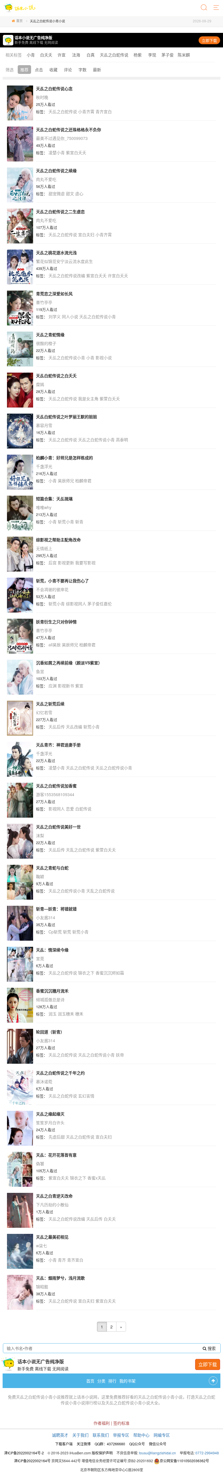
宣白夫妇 (86, 234)
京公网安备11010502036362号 (184, 1460)
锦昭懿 (42, 1286)
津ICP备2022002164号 (32, 1460)
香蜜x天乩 (96, 1178)
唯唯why (43, 507)
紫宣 (79, 685)
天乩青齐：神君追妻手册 (58, 745)
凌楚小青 (56, 152)
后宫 (52, 562)
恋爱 (70, 809)
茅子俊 (167, 55)
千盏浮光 (44, 466)
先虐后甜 (56, 1137)
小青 (31, 55)
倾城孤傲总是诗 (50, 999)
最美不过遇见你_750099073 (62, 138)
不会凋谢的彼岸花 (52, 589)
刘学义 (54, 316)
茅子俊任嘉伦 (99, 603)
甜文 (70, 193)
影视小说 (104, 357)
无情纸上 (44, 548)
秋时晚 (42, 97)
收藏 (53, 69)
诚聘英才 (60, 1435)
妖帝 (120, 1055)
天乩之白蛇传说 (114, 55)
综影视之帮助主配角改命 (58, 539)
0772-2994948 (207, 1452)
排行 (112, 1381)
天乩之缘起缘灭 (50, 1114)
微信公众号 (157, 1443)
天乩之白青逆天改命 (54, 1196)
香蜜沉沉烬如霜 (110, 973)
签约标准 (121, 1423)
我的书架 (127, 1381)
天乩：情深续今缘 (52, 950)
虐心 (79, 193)
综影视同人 (76, 603)
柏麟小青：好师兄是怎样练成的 (64, 457)
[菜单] (216, 7)
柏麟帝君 (83, 480)
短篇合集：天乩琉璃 (54, 498)
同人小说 (70, 316)
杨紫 (138, 55)
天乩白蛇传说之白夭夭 (56, 375)
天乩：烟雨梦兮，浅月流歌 (60, 1278)
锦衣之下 (86, 973)
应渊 (52, 685)
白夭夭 (46, 55)
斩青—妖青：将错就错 (56, 909)
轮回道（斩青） (50, 1032)
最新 (97, 69)
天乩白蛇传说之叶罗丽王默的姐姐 (66, 416)
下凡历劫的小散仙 (52, 1204)
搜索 (211, 1348)
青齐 (62, 1260)
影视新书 (66, 685)
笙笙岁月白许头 (50, 1122)
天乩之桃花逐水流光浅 (56, 252)
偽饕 (40, 1163)
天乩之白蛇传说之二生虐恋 (60, 211)
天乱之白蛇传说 (80, 850)
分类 (101, 1381)
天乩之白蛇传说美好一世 (58, 827)
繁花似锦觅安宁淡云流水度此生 (64, 261)
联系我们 (101, 1435)
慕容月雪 (44, 425)
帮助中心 (141, 1435)
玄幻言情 (86, 1096)
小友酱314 (45, 917)
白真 (91, 55)
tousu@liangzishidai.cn (157, 1452)
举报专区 (121, 1435)
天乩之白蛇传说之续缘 (56, 170)
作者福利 (101, 1423)
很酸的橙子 (46, 343)
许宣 (61, 55)
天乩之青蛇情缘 (50, 334)
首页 (19, 20)
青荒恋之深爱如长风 (54, 293)
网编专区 (162, 1435)
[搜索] (204, 7)
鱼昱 (40, 671)
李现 (152, 55)
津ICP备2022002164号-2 (24, 1452)
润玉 (52, 1014)
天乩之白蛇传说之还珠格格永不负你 (68, 129)
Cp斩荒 (55, 932)
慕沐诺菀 (44, 1081)
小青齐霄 (86, 111)
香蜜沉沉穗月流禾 (52, 991)
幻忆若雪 (44, 712)
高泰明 (122, 439)
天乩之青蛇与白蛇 (52, 868)
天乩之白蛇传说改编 (66, 275)
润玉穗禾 (66, 1014)
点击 (39, 69)
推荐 (24, 69)
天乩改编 (74, 727)
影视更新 (66, 562)
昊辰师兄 (66, 480)
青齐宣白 (104, 111)
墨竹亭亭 (44, 302)
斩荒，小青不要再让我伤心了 (62, 580)
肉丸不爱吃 (46, 179)
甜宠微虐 (56, 193)
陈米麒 (184, 55)
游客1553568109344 (55, 794)
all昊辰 (54, 644)
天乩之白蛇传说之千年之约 (60, 1073)
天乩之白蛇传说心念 (54, 88)
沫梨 (40, 835)
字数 (82, 69)
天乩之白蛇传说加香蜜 (56, 786)
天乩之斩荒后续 (50, 704)
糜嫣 (40, 384)
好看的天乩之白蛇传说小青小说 (154, 1397)
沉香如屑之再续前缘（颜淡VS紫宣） (69, 663)
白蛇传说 (83, 809)
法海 (76, 55)
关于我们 (80, 1435)
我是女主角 (88, 398)
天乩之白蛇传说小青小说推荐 (42, 1397)
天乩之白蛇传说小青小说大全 (131, 1402)
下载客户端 (64, 1443)
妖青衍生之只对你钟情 (56, 621)
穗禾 (79, 1014)
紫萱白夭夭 (110, 398)
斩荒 (67, 932)
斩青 (79, 521)
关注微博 (84, 1443)
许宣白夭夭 (118, 275)
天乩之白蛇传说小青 (97, 316)
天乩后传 (56, 727)
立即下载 (209, 40)
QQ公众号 (137, 1443)
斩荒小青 (66, 521)
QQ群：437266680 (110, 1443)
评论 (68, 69)
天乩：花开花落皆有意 (56, 1155)
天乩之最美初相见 (52, 1237)
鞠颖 (40, 876)
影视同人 (56, 809)
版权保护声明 (102, 1452)
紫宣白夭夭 (76, 152)
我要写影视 (85, 562)
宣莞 (40, 958)
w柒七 (41, 1245)
